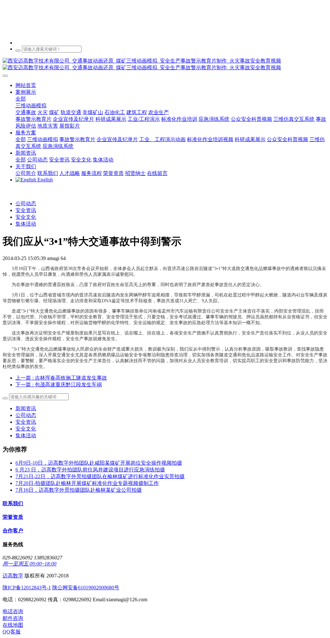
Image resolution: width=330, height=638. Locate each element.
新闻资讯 (25, 408)
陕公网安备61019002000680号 (85, 587)
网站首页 (25, 85)
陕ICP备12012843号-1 (27, 587)
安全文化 (25, 217)
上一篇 (61, 378)
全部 (20, 99)
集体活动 (25, 224)
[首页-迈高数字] (165, 64)
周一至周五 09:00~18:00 (29, 563)
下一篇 (58, 384)
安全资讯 (25, 210)
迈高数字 (13, 575)
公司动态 (25, 203)
